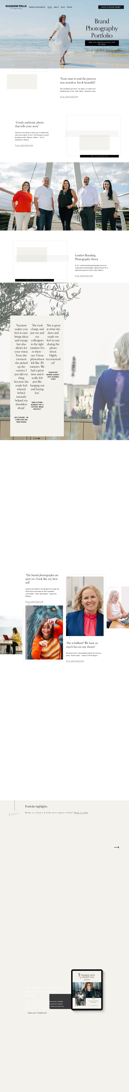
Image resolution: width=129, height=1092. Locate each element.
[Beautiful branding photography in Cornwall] (42, 817)
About (56, 7)
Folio (50, 7)
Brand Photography (37, 7)
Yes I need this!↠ (99, 156)
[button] (36, 438)
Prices (69, 7)
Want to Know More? (111, 7)
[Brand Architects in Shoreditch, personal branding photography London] (77, 818)
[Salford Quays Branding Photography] (112, 817)
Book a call (81, 813)
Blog (63, 7)
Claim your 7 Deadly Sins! (37, 1013)
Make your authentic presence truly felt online (102, 43)
